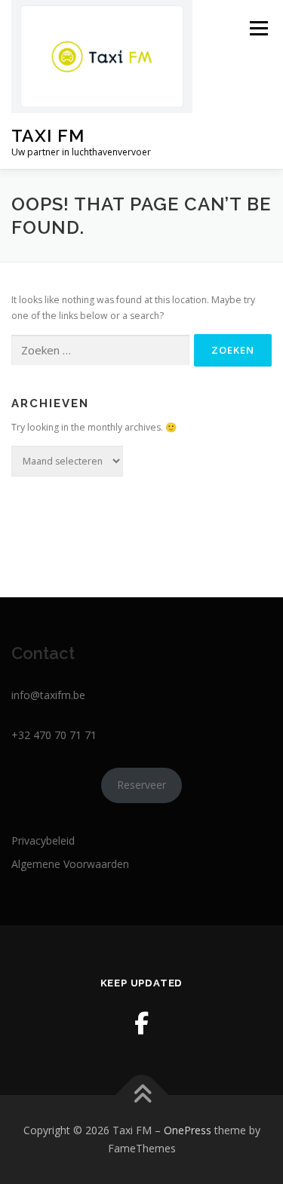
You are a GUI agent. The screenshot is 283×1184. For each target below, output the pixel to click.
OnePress (187, 1130)
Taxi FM (48, 135)
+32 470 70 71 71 (54, 735)
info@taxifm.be (48, 695)
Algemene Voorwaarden (70, 864)
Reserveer (141, 785)
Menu (257, 28)
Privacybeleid (43, 840)
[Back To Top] (141, 1095)
